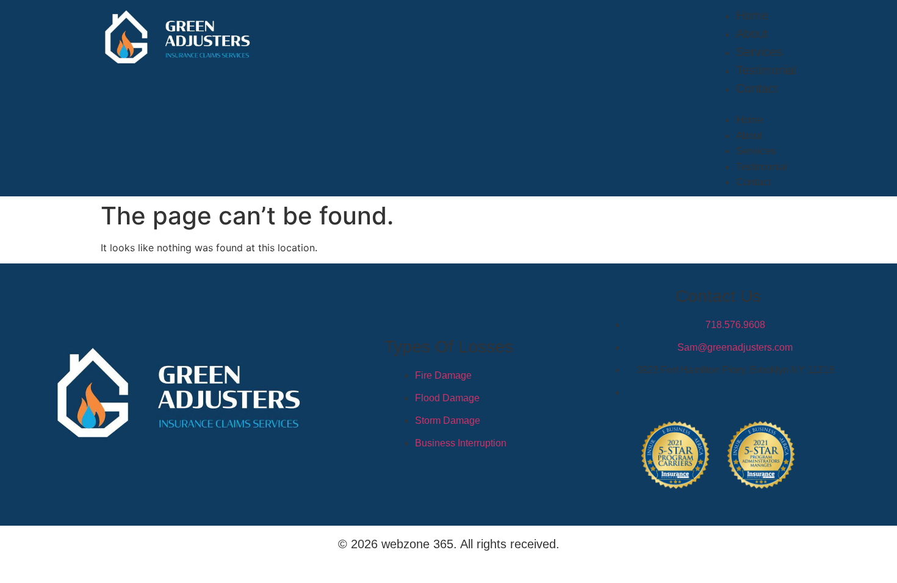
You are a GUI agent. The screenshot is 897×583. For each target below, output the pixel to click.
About (752, 33)
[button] (753, 105)
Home (752, 15)
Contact (757, 88)
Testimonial (766, 70)
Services (759, 52)
